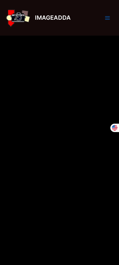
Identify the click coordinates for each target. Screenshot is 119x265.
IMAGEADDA (53, 17)
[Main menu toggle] (107, 17)
